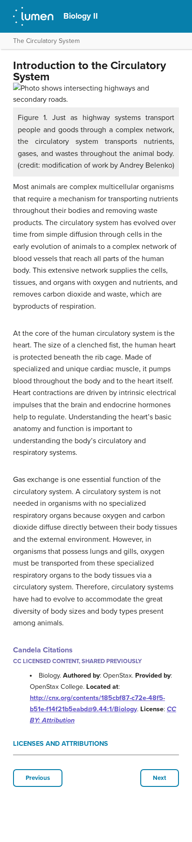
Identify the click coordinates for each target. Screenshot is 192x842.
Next (159, 778)
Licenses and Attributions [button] (60, 744)
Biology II (80, 16)
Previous (38, 778)
